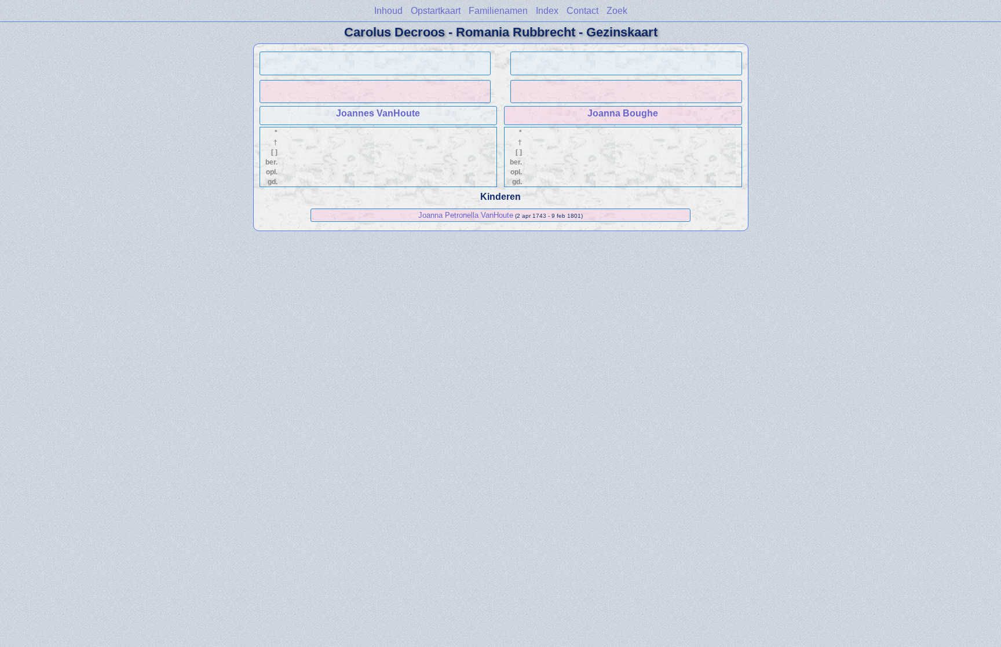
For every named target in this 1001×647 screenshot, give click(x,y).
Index (547, 11)
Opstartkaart (436, 11)
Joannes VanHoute (378, 113)
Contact (582, 11)
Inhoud (388, 11)
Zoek (617, 11)
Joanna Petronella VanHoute (465, 215)
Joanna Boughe (622, 113)
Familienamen (498, 11)
